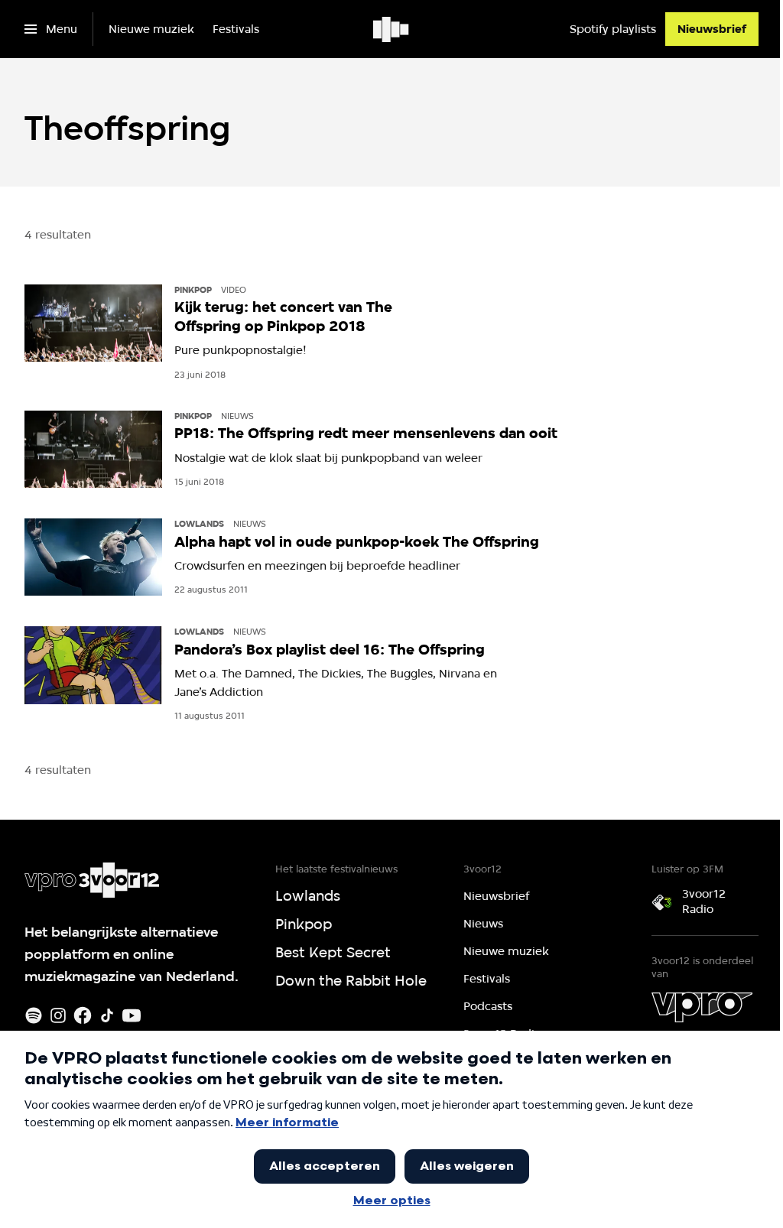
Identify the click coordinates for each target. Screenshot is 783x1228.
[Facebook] (82, 1015)
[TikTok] (107, 1015)
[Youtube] (131, 1015)
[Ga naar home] (392, 29)
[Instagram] (58, 1015)
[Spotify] (33, 1015)
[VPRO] (701, 1007)
